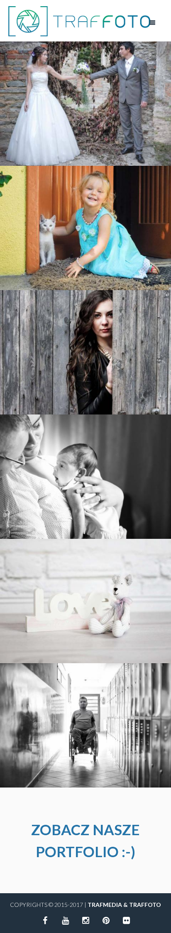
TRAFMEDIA (105, 904)
